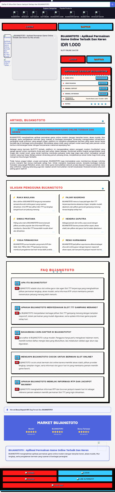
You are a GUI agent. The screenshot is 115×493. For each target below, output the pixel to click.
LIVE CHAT (59, 486)
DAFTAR (85, 27)
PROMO (31, 472)
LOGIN (29, 27)
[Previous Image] (14, 57)
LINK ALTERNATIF (87, 479)
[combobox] (55, 4)
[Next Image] (55, 57)
